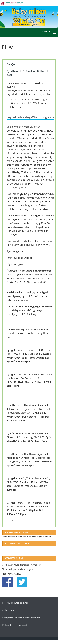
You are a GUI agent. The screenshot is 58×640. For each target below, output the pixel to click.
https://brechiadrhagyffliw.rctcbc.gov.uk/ (30, 117)
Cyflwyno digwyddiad (17, 543)
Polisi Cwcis (8, 610)
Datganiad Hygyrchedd (14, 625)
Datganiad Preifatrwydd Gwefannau (21, 617)
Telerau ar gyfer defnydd (15, 602)
